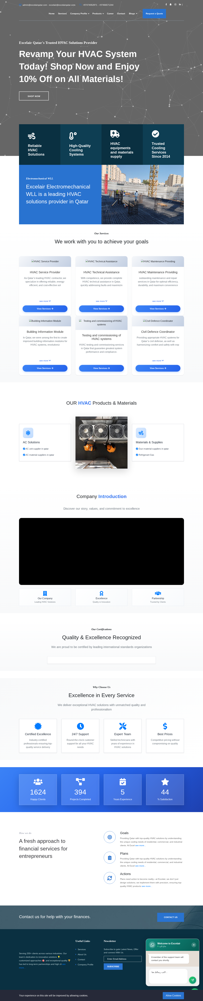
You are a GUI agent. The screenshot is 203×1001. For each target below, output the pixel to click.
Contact (121, 13)
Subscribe (113, 966)
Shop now (34, 96)
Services (62, 13)
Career (110, 13)
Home (52, 13)
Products (97, 13)
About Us (82, 954)
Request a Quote (154, 13)
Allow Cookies (173, 995)
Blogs (132, 13)
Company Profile (78, 13)
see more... (140, 845)
